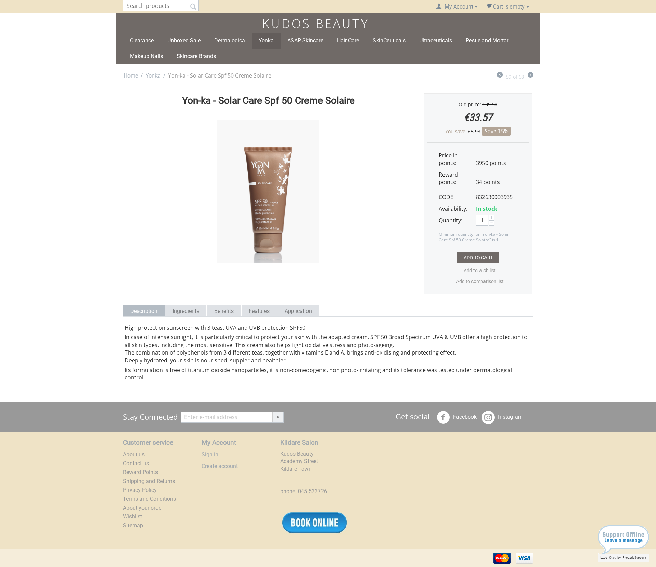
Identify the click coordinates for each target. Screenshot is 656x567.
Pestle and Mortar (487, 40)
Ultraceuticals (435, 40)
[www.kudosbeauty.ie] (313, 23)
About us (134, 454)
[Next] (530, 75)
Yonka (266, 40)
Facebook (464, 417)
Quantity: (450, 220)
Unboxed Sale (184, 40)
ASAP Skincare (305, 40)
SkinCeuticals (389, 40)
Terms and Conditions (149, 499)
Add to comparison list (480, 281)
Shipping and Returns (149, 481)
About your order (143, 507)
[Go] (277, 417)
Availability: (453, 208)
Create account (220, 466)
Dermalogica (229, 40)
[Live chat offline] (623, 542)
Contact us (136, 463)
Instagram (510, 417)
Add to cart (478, 257)
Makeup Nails (146, 56)
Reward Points (140, 472)
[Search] (193, 6)
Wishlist (132, 516)
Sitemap (133, 525)
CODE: (447, 197)
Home (131, 75)
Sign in (210, 454)
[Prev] (500, 75)
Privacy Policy (140, 490)
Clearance (142, 40)
